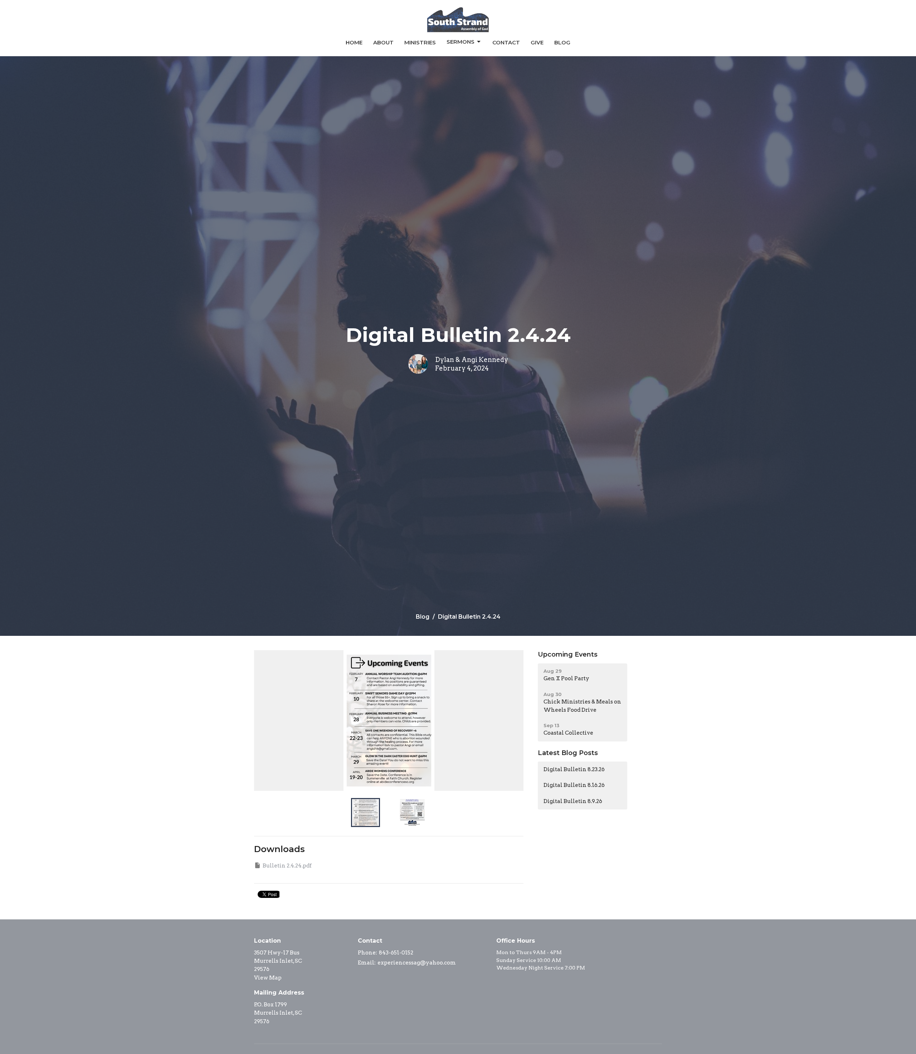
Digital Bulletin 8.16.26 (574, 785)
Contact (506, 42)
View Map (268, 978)
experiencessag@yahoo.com (416, 962)
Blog (562, 42)
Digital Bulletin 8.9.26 (573, 801)
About (383, 42)
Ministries (420, 42)
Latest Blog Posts (568, 753)
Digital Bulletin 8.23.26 (574, 769)
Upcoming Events (568, 654)
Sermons (460, 41)
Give (537, 42)
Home (354, 42)
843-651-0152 (396, 952)
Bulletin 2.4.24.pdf (287, 865)
